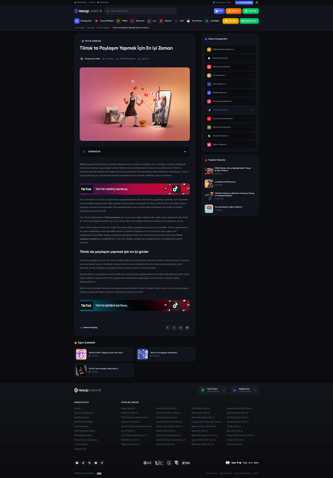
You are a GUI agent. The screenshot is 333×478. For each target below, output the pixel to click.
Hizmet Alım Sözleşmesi (242, 473)
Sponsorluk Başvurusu (84, 413)
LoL (154, 21)
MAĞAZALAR (81, 2)
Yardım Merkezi (81, 444)
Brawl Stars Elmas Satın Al (168, 413)
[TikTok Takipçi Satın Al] (135, 189)
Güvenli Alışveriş (81, 426)
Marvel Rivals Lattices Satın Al (240, 435)
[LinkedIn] (180, 327)
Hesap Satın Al (128, 408)
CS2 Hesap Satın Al (200, 408)
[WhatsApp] (187, 327)
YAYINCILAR (104, 2)
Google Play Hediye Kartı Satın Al (207, 422)
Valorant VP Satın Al (130, 422)
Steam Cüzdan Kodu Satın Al (169, 426)
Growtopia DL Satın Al (237, 417)
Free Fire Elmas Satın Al (237, 413)
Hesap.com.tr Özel (223, 2)
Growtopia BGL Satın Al (238, 422)
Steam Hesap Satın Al (166, 417)
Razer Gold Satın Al (165, 444)
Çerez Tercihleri (211, 473)
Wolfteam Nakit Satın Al (203, 444)
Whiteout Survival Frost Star (204, 435)
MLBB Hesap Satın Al (130, 444)
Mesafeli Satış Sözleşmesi (86, 440)
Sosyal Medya (107, 21)
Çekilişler (215, 21)
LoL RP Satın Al (128, 431)
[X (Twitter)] (89, 462)
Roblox (168, 21)
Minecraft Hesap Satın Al (203, 417)
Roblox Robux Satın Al (166, 408)
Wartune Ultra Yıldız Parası (204, 426)
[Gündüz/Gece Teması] (257, 2)
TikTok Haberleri (93, 41)
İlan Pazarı (197, 21)
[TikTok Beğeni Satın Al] (135, 305)
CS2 (182, 21)
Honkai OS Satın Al (235, 440)
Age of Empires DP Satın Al (204, 440)
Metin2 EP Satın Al (200, 431)
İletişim (77, 408)
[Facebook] (167, 327)
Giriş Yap (252, 11)
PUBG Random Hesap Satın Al (135, 417)
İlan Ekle (232, 21)
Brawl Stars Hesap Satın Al (168, 435)
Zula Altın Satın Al (234, 431)
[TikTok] (83, 462)
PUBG (124, 21)
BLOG (93, 2)
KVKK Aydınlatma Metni (84, 431)
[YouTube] (95, 462)
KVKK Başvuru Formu (83, 435)
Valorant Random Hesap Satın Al (136, 426)
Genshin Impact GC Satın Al (239, 408)
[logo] (87, 390)
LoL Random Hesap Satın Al (134, 435)
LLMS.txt (256, 473)
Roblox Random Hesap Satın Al (170, 440)
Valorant (140, 21)
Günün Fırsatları (245, 2)
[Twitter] (174, 327)
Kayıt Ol (235, 11)
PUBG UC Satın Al (129, 413)
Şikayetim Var (80, 449)
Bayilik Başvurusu (81, 417)
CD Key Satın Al (234, 426)
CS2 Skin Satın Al (234, 444)
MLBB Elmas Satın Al (130, 440)
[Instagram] (77, 462)
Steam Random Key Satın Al (169, 422)
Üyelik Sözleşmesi (226, 473)
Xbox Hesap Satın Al (201, 413)
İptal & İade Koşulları (83, 422)
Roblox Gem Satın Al (165, 431)
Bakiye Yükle (250, 21)
